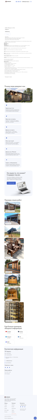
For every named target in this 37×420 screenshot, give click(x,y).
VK (20, 336)
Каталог (6, 406)
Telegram (9, 336)
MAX (8, 342)
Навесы (13, 410)
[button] (11, 183)
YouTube (9, 331)
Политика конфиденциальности (9, 418)
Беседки (13, 406)
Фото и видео (7, 410)
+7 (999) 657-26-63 (25, 1)
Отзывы (6, 408)
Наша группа (9, 343)
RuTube (21, 331)
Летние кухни (14, 408)
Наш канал (8, 332)
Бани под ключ (14, 413)
